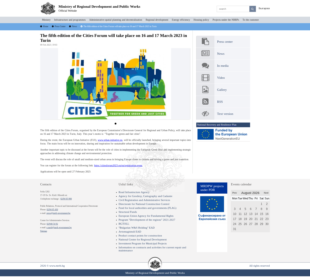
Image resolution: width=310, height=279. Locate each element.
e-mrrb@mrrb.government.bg (59, 227)
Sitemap (43, 231)
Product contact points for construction (140, 235)
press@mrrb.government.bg (58, 213)
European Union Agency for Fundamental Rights (146, 215)
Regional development (157, 19)
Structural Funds (128, 211)
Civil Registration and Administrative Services (144, 200)
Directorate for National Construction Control (144, 204)
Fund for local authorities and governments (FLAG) (147, 208)
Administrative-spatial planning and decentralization (115, 19)
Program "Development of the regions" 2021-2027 (147, 219)
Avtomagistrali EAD (130, 231)
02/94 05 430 (52, 209)
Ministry (46, 19)
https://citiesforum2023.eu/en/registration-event (118, 165)
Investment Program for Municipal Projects (143, 243)
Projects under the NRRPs (226, 19)
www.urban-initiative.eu (110, 140)
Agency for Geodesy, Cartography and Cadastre (145, 196)
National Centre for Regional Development (143, 239)
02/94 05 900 (66, 199)
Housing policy (201, 19)
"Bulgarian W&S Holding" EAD (137, 227)
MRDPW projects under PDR (212, 188)
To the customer (251, 19)
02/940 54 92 (52, 224)
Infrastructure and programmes (70, 19)
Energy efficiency (181, 19)
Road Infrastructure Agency (134, 192)
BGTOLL (124, 223)
